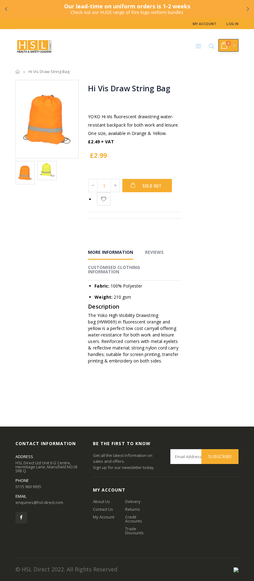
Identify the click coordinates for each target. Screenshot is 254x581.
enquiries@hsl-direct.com (39, 502)
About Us (101, 501)
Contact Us (103, 509)
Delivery (133, 501)
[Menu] (198, 46)
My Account (205, 23)
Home (17, 72)
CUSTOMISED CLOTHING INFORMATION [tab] (114, 269)
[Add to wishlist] (103, 199)
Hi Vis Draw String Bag (129, 88)
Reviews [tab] (154, 252)
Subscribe (220, 456)
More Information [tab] (110, 252)
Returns (132, 509)
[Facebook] (21, 517)
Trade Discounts (134, 530)
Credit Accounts (133, 519)
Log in (232, 23)
